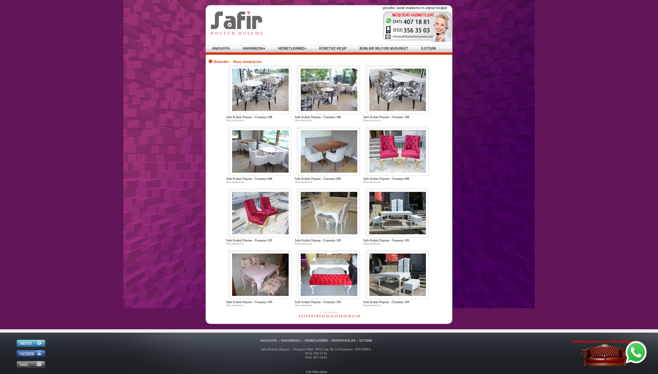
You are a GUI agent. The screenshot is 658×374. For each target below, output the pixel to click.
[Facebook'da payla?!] (30, 357)
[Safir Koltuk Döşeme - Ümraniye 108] (329, 233)
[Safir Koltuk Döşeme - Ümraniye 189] (260, 171)
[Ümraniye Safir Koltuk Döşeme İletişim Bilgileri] (417, 41)
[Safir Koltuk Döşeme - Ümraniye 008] (397, 171)
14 (340, 316)
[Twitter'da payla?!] (30, 346)
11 (327, 316)
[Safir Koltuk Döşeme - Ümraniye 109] (397, 233)
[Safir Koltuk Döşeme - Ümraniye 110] (260, 295)
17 (353, 316)
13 (336, 316)
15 (345, 316)
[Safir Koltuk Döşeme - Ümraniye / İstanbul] (236, 28)
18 (358, 316)
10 (323, 316)
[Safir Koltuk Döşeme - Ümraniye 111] (329, 295)
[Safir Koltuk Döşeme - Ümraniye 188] (260, 110)
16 (349, 316)
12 (332, 316)
